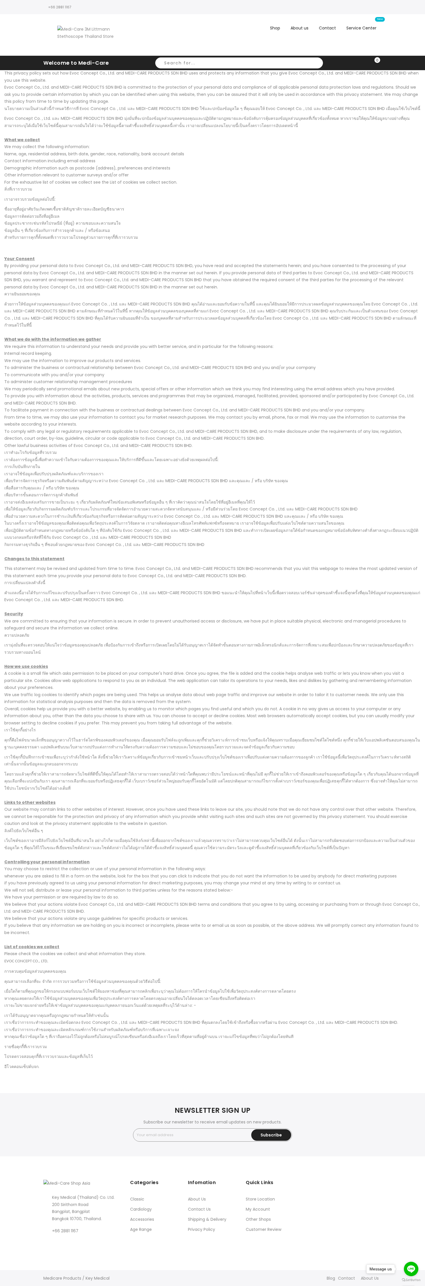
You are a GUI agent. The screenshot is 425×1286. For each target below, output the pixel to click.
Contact (346, 1278)
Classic (137, 1199)
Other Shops (258, 1219)
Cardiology (141, 1209)
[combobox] (239, 63)
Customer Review (263, 1229)
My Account (258, 1209)
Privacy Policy (201, 1229)
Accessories (142, 1219)
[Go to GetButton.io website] (411, 1280)
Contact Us (199, 1209)
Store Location (260, 1199)
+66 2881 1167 (59, 7)
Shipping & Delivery (207, 1219)
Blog (331, 1278)
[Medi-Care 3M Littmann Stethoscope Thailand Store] (87, 35)
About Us (197, 1199)
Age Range (141, 1229)
